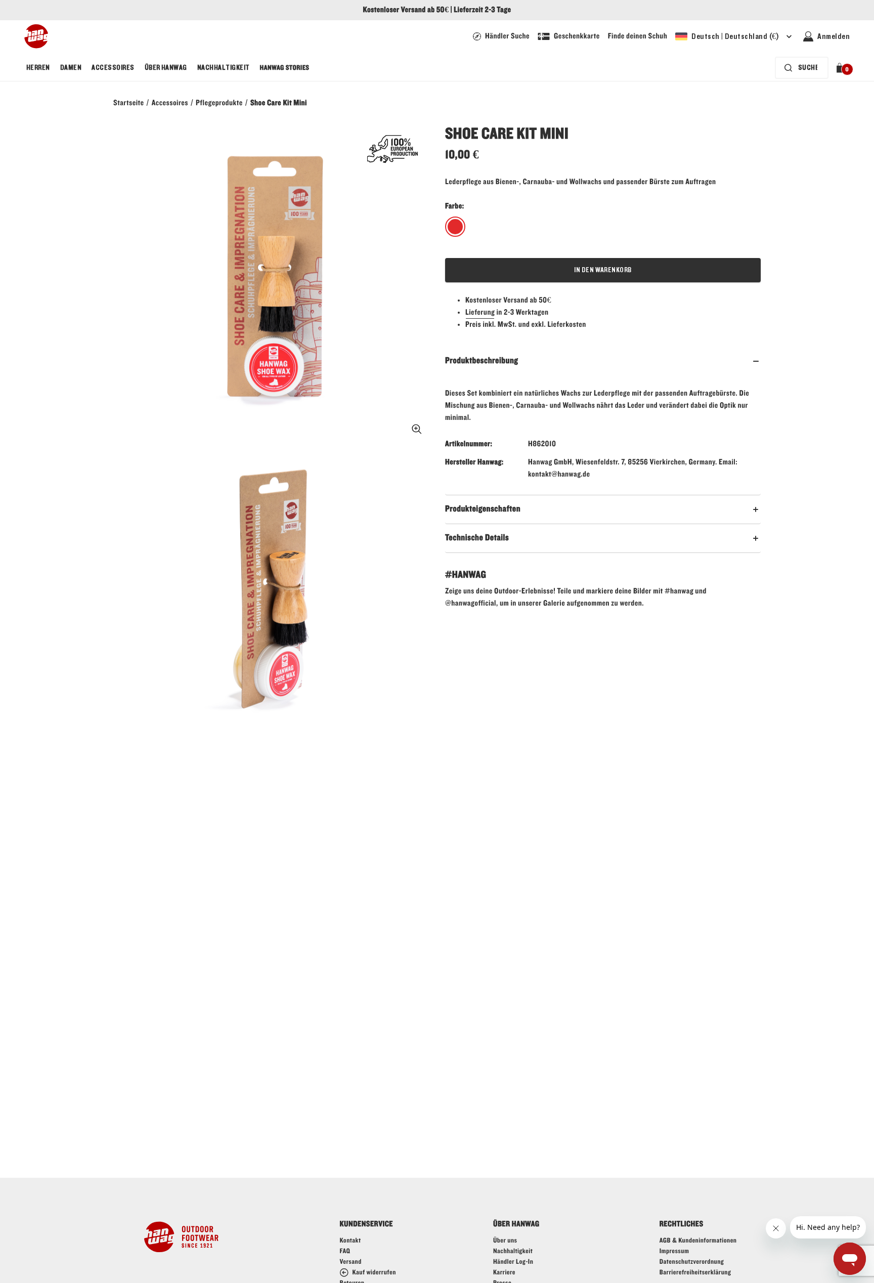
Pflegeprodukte (219, 103)
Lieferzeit (468, 10)
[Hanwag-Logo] (36, 36)
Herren (38, 68)
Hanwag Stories (285, 68)
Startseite (128, 103)
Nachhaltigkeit (223, 68)
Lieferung (480, 312)
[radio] (455, 227)
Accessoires (113, 68)
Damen (70, 68)
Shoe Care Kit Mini (278, 103)
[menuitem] (38, 68)
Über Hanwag (166, 68)
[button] (841, 68)
